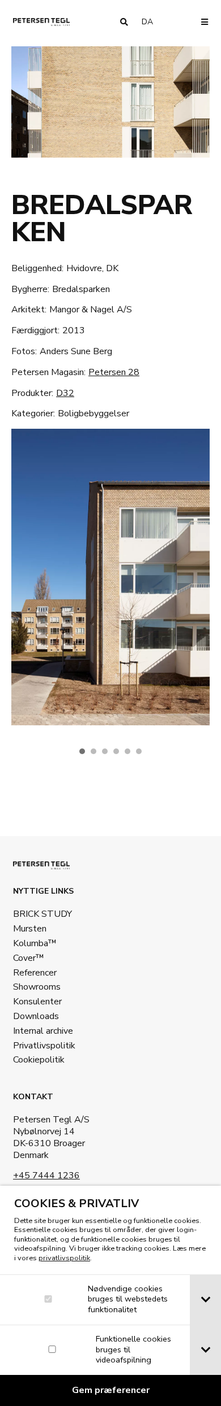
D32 (65, 393)
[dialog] (110, 1296)
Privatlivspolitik (44, 1045)
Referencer (35, 973)
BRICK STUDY (42, 914)
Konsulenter (37, 1001)
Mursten (29, 928)
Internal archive (43, 1031)
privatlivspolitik (64, 1258)
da (152, 21)
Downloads (36, 1016)
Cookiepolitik (39, 1060)
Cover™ (28, 958)
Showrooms (37, 987)
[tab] (205, 1300)
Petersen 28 (113, 372)
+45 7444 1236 (46, 1175)
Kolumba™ (35, 943)
